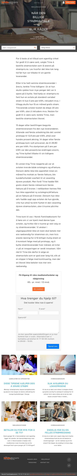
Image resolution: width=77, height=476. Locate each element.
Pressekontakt (70, 474)
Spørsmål (22, 317)
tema (45, 48)
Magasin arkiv (32, 459)
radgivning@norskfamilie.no (55, 474)
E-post (42, 309)
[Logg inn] (64, 2)
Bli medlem (38, 289)
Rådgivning (32, 462)
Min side (70, 2)
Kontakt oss (44, 462)
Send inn (52, 346)
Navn (20, 309)
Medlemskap (45, 459)
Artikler (38, 3)
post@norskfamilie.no (37, 474)
